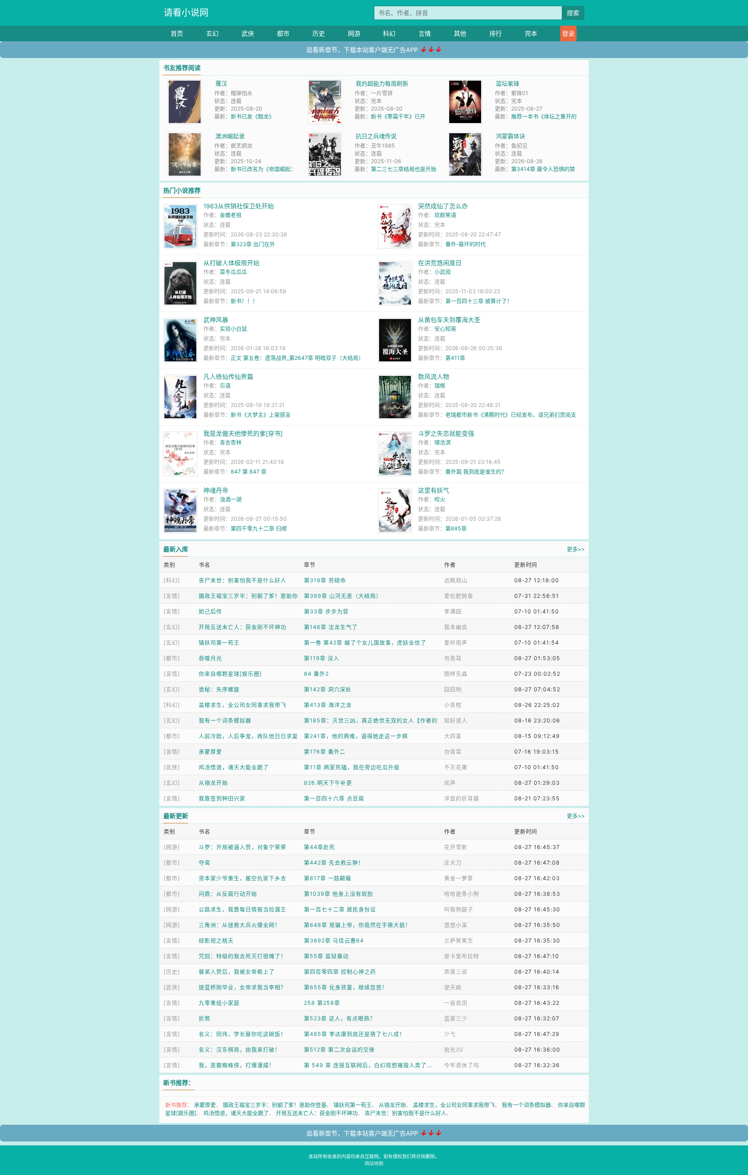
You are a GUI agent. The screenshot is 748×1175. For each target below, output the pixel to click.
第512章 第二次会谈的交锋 (339, 1049)
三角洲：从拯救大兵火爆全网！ (239, 924)
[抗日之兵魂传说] (325, 136)
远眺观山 (456, 580)
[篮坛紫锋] (465, 83)
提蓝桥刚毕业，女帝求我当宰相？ (242, 987)
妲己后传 (210, 611)
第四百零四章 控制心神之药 (340, 971)
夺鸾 (204, 862)
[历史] (172, 971)
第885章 (456, 528)
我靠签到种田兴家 (222, 798)
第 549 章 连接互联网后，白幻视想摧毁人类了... (368, 1065)
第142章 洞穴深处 (327, 689)
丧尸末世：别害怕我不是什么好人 (242, 580)
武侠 (248, 33)
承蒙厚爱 (210, 751)
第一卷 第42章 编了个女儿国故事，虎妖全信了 (365, 642)
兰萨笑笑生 (458, 940)
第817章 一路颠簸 (327, 878)
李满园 (453, 611)
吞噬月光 (210, 658)
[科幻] (172, 580)
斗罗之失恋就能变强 (446, 433)
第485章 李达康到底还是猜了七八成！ (354, 1034)
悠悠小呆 (456, 924)
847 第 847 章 (248, 471)
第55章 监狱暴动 (326, 956)
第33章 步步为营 (326, 611)
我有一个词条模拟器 (225, 720)
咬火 (439, 499)
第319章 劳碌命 (325, 580)
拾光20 (453, 1049)
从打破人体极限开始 (231, 263)
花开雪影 (456, 847)
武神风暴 (215, 320)
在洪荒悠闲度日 (440, 263)
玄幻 (212, 33)
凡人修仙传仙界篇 (228, 377)
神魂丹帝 (215, 490)
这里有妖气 (433, 490)
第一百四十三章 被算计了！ (478, 301)
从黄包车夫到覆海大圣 (449, 320)
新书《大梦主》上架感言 (261, 414)
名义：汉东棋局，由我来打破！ (239, 1049)
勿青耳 (453, 658)
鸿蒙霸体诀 (510, 136)
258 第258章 (322, 1002)
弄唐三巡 (456, 971)
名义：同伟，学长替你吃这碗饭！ (242, 1034)
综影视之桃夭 (216, 940)
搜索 (573, 13)
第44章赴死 (319, 847)
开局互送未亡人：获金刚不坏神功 (242, 627)
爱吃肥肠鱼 (458, 595)
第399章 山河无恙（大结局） (343, 595)
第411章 (455, 357)
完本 (531, 33)
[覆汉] (185, 83)
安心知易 (445, 328)
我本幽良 (456, 627)
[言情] (172, 595)
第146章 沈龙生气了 (331, 627)
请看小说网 (186, 12)
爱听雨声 (456, 642)
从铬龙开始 (213, 782)
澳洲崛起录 (230, 136)
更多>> (576, 549)
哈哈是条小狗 (461, 893)
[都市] (172, 658)
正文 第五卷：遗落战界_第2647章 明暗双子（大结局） (297, 357)
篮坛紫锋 (507, 83)
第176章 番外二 (325, 751)
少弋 (450, 1034)
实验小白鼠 (233, 328)
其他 (460, 33)
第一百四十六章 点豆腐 (334, 798)
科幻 (389, 33)
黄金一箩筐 (458, 878)
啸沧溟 (442, 442)
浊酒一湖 (231, 499)
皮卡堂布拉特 (461, 956)
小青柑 (453, 704)
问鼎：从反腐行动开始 (228, 893)
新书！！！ (244, 301)
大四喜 (453, 736)
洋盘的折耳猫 (461, 798)
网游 (354, 33)
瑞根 (439, 385)
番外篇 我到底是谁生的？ (476, 471)
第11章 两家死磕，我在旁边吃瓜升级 (352, 767)
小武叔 (442, 271)
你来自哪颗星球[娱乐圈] (230, 673)
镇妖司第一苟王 (219, 642)
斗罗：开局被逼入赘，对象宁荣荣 (242, 847)
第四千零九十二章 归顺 (259, 528)
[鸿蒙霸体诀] (465, 136)
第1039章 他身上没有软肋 (338, 893)
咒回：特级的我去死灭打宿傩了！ (242, 956)
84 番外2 (316, 673)
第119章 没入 (321, 658)
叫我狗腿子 (458, 909)
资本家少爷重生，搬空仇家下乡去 (242, 878)
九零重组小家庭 (219, 1002)
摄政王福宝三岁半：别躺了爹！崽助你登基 (274, 1104)
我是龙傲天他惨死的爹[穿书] (243, 433)
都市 (283, 33)
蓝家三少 (456, 1018)
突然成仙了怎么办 (443, 206)
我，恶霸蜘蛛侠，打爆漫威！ (237, 1065)
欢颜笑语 (445, 214)
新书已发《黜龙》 (252, 116)
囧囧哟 (453, 689)
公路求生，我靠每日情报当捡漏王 (242, 909)
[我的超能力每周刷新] (325, 83)
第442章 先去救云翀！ (334, 862)
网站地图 (374, 1163)
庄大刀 (453, 862)
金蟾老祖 (231, 214)
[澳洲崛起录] (185, 136)
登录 (568, 33)
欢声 (450, 782)
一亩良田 (456, 1002)
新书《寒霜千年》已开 (398, 116)
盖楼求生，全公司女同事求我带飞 (242, 704)
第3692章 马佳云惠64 (334, 940)
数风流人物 (433, 377)
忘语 (225, 385)
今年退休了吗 (461, 1065)
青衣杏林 (231, 442)
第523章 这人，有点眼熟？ (340, 1018)
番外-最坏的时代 (465, 244)
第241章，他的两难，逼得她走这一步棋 (356, 736)
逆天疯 (453, 987)
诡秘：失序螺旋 (219, 689)
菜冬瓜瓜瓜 (233, 271)
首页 (177, 33)
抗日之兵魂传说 (376, 136)
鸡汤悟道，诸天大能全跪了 (234, 767)
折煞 (204, 1018)
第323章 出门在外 (253, 244)
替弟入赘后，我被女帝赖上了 (237, 971)
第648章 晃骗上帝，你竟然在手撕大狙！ (357, 924)
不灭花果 (456, 767)
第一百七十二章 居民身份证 (340, 909)
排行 (495, 33)
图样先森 (456, 673)
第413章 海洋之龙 (328, 704)
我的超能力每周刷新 (382, 83)
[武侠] (172, 767)
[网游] (172, 847)
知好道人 (456, 720)
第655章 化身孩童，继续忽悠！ (346, 987)
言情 (424, 33)
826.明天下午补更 (328, 782)
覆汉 (221, 83)
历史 (318, 33)
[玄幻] (172, 627)
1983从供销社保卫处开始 (238, 206)
